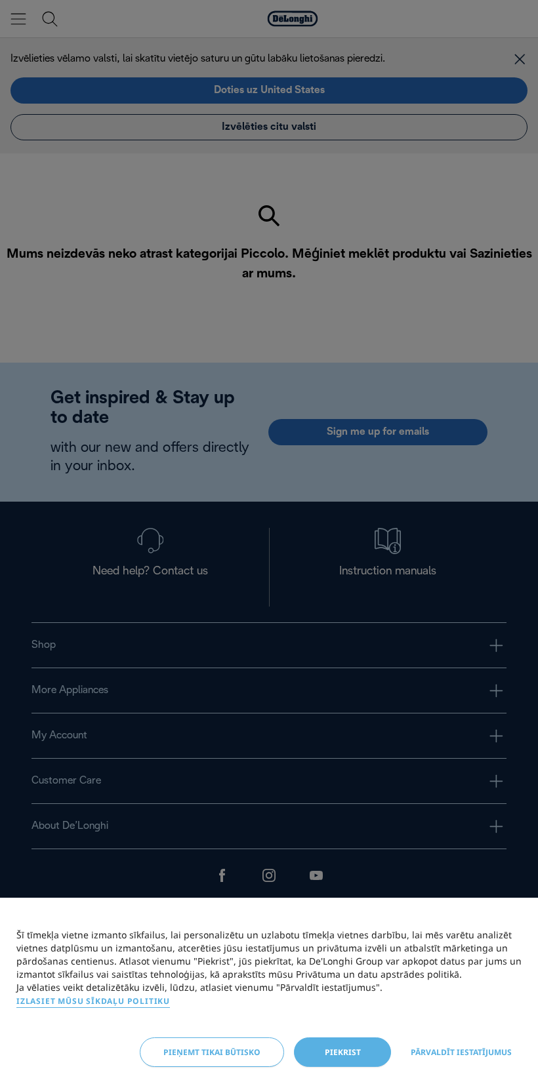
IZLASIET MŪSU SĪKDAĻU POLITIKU (93, 1001)
